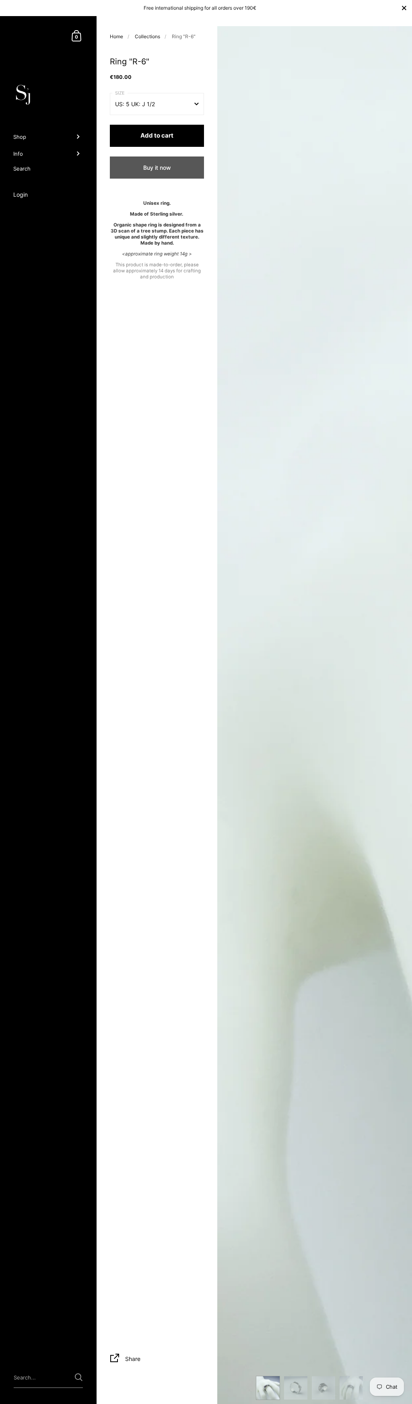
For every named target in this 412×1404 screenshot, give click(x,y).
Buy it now (157, 167)
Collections (147, 36)
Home (116, 36)
